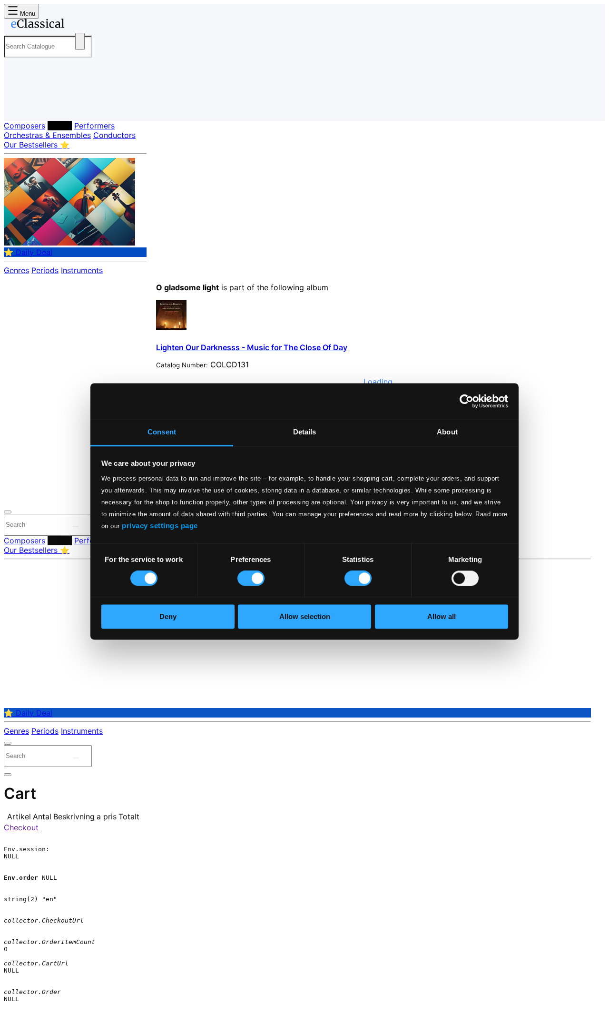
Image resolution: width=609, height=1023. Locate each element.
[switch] (251, 578)
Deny (168, 616)
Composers (24, 125)
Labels (60, 125)
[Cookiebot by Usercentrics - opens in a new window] (466, 401)
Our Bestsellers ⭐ (36, 144)
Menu (26, 13)
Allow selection (304, 616)
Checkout (21, 827)
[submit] (76, 526)
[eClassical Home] (80, 25)
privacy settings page (160, 525)
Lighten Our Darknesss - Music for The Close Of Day (251, 347)
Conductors (114, 135)
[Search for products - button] (80, 41)
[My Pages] (21, 106)
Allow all (441, 616)
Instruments (82, 270)
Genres (16, 270)
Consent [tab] (161, 432)
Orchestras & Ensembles (47, 135)
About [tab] (447, 432)
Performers (94, 125)
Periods (45, 270)
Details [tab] (304, 432)
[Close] (7, 512)
